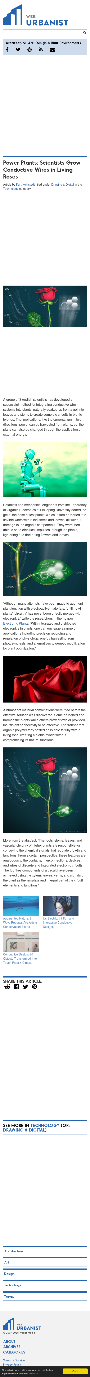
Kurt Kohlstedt (25, 184)
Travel (9, 1296)
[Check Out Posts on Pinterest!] (29, 49)
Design (41, 43)
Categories (14, 1352)
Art (30, 43)
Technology (10, 188)
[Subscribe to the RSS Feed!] (41, 49)
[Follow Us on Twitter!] (18, 49)
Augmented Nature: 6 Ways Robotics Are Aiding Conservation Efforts (20, 922)
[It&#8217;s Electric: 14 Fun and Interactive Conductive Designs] (60, 906)
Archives (11, 1346)
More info (33, 1373)
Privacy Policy (12, 1364)
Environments (70, 43)
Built (55, 43)
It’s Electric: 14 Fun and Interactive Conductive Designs (58, 922)
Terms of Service (14, 1360)
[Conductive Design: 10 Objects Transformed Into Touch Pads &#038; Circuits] (21, 942)
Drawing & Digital (62, 184)
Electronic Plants (15, 623)
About (9, 1341)
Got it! (75, 1371)
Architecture (16, 43)
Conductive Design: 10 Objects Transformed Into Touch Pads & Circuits (20, 958)
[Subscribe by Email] (52, 49)
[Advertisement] (45, 104)
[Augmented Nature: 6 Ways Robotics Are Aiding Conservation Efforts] (21, 906)
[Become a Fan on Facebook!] (7, 49)
